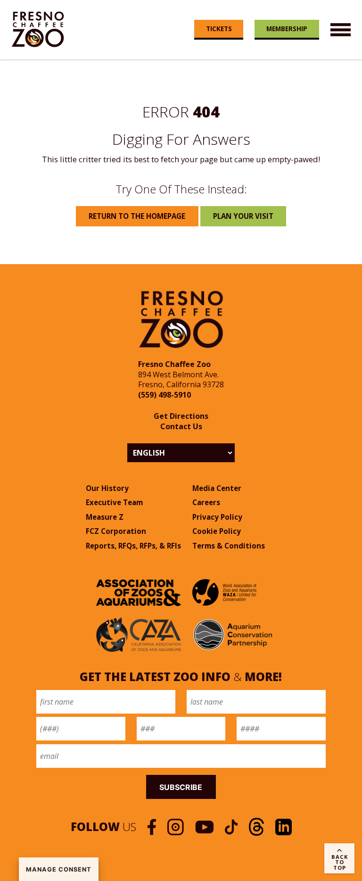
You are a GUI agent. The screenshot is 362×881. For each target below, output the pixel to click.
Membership (286, 28)
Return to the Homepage (137, 216)
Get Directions (181, 416)
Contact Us (181, 426)
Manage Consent (58, 869)
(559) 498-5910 (164, 395)
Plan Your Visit (243, 216)
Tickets (219, 28)
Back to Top (339, 862)
